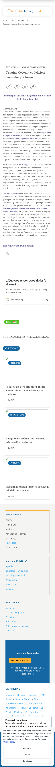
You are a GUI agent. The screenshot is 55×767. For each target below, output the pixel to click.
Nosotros (10, 608)
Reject (27, 754)
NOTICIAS (41, 67)
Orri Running (31, 712)
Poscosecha (11, 579)
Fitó (36, 699)
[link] (8, 86)
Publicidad (10, 621)
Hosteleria (10, 542)
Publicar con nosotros (16, 626)
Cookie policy (9, 742)
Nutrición (10, 589)
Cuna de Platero (23, 699)
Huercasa (23, 703)
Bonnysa (21, 695)
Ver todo (10, 348)
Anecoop (9, 695)
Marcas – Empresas (15, 612)
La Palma (33, 707)
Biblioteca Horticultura (16, 570)
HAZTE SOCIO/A (19, 660)
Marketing (28, 67)
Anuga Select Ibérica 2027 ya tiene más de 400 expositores (25, 440)
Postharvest (11, 584)
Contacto (10, 630)
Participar (10, 617)
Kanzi (23, 707)
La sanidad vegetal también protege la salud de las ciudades (27, 488)
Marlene (18, 712)
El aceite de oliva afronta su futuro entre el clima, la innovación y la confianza (26, 390)
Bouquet (33, 695)
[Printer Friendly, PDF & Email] (11, 322)
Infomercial (12, 67)
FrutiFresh (10, 703)
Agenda (9, 566)
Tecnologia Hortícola (15, 575)
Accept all (27, 748)
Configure (27, 761)
